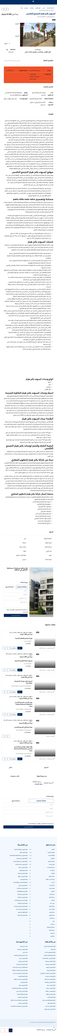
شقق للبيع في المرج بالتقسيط (21, 900)
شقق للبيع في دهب (51, 985)
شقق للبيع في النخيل (23, 1003)
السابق (46, 767)
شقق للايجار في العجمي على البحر (20, 973)
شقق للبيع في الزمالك (50, 994)
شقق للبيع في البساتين (23, 997)
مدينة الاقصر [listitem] (52, 897)
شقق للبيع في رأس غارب (50, 1006)
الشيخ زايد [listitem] (53, 858)
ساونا (24, 551)
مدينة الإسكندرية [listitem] (51, 867)
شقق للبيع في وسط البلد (22, 888)
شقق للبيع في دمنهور (23, 876)
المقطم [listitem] (53, 891)
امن (25, 538)
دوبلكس (32, 8)
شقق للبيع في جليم (23, 958)
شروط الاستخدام (31, 823)
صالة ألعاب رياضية (21, 555)
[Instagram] (10, 1023)
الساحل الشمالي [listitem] (51, 861)
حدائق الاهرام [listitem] (52, 906)
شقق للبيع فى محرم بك (50, 976)
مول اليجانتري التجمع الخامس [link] (23, 727)
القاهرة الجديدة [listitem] (51, 855)
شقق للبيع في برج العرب (22, 949)
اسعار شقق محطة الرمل (22, 915)
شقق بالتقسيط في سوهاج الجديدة (20, 882)
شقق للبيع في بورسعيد (50, 964)
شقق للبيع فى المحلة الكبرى (21, 864)
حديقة (24, 542)
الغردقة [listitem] (53, 873)
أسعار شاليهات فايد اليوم (23, 912)
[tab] (42, 776)
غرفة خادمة (48, 559)
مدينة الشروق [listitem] (52, 876)
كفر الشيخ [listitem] (53, 936)
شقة (22, 8)
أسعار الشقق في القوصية (50, 982)
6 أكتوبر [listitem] (53, 849)
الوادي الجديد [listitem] (52, 909)
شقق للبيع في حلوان (23, 985)
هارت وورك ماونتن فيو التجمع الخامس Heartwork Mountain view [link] (23, 748)
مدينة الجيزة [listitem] (52, 894)
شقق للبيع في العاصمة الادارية (21, 849)
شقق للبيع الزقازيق (24, 870)
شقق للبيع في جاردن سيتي (22, 991)
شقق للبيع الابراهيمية (23, 976)
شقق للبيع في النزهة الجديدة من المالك (19, 1000)
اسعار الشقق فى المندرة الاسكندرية (20, 967)
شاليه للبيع (53, 949)
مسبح (24, 559)
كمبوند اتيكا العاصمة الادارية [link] (23, 661)
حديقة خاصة (48, 547)
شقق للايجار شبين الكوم (23, 873)
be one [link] (48, 736)
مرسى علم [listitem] (52, 903)
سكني (43, 8)
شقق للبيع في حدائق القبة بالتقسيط (20, 988)
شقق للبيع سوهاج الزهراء (22, 891)
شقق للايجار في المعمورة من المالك (20, 970)
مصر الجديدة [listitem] (52, 885)
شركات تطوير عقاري (51, 1003)
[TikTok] (2, 1023)
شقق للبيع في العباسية (23, 903)
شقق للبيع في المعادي (23, 897)
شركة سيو (32, 1022)
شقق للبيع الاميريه (51, 997)
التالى (10, 767)
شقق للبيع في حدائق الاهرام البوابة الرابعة (19, 855)
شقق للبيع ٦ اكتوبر (24, 852)
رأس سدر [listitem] (53, 882)
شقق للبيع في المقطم (23, 894)
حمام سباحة (22, 547)
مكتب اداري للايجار (24, 946)
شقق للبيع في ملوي (23, 885)
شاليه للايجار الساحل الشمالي (49, 955)
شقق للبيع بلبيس (24, 879)
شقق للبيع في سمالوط (50, 991)
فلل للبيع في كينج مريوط (50, 1009)
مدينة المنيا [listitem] (52, 918)
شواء (50, 555)
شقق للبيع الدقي (24, 982)
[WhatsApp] (5, 1023)
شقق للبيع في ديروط (50, 988)
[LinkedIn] (7, 1023)
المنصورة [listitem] (53, 933)
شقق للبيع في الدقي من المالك (21, 979)
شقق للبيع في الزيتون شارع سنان (21, 906)
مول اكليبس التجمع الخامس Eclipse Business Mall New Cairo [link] (23, 704)
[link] (45, 638)
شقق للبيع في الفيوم (50, 967)
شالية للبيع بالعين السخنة (50, 952)
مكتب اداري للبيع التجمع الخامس (21, 955)
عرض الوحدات (38, 784)
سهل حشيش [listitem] (52, 888)
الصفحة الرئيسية (50, 8)
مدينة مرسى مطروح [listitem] (50, 879)
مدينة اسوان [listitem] (52, 912)
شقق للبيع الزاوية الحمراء (22, 994)
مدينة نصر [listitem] (52, 870)
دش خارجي (49, 551)
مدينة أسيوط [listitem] (52, 930)
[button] (8, 9)
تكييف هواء (48, 542)
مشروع (54, 19)
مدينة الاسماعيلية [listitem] (51, 927)
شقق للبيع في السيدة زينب (22, 909)
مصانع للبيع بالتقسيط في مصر (48, 1000)
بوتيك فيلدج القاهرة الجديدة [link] (23, 638)
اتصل (19, 648)
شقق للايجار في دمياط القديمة (48, 958)
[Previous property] (52, 767)
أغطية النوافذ (48, 538)
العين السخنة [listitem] (52, 864)
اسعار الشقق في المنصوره (22, 858)
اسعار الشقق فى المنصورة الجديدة (20, 861)
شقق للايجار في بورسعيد (50, 961)
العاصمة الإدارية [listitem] (51, 852)
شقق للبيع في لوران (51, 970)
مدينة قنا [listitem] (53, 924)
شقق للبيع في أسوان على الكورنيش (47, 973)
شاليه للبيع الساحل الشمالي (49, 946)
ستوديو (26, 8)
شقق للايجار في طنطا (23, 867)
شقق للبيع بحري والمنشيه (22, 964)
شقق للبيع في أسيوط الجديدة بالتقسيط (19, 1006)
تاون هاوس (37, 8)
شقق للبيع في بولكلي (23, 961)
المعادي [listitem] (53, 900)
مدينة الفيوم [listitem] (52, 915)
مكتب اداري (25, 952)
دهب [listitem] (53, 921)
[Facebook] (12, 1023)
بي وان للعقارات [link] (42, 648)
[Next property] (4, 767)
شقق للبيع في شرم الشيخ (50, 979)
